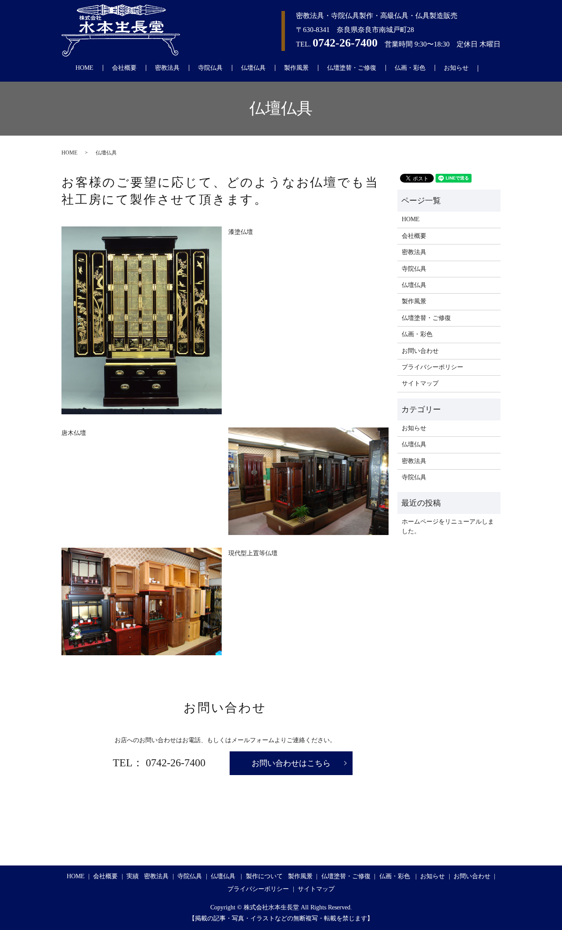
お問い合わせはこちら (291, 763)
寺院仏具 (210, 68)
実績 (132, 876)
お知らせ (456, 68)
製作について (264, 876)
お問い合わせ (420, 351)
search (491, 68)
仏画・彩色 (410, 68)
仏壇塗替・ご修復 (351, 68)
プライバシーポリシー (432, 367)
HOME (85, 68)
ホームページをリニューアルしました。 (448, 526)
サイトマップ (420, 383)
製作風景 (296, 68)
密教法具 (167, 68)
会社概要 (124, 68)
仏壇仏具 (253, 68)
